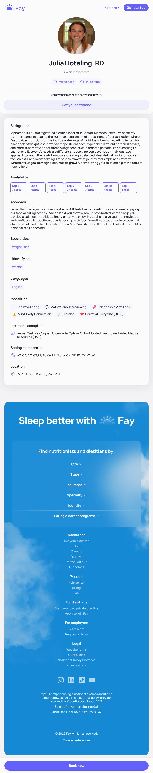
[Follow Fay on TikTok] (82, 680)
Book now (76, 765)
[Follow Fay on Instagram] (61, 680)
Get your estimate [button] (76, 105)
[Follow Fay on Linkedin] (71, 680)
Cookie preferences (76, 740)
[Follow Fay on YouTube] (92, 680)
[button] (113, 7)
